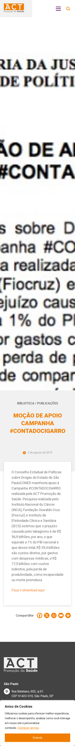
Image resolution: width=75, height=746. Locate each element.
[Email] (61, 615)
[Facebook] (39, 615)
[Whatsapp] (54, 615)
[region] (37, 723)
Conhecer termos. (28, 727)
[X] (46, 615)
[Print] (68, 615)
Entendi (37, 737)
